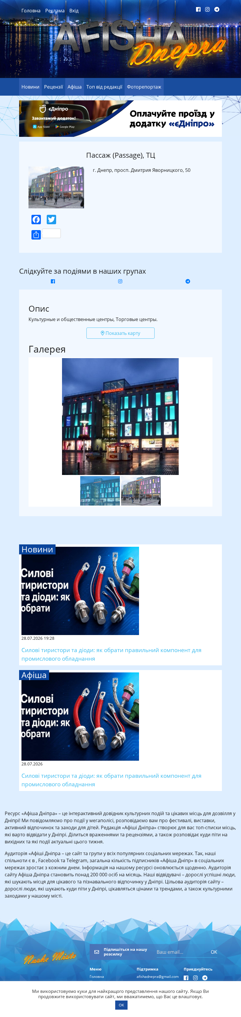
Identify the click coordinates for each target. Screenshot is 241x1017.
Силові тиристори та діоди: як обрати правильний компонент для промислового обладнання (111, 654)
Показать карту (122, 333)
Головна (31, 10)
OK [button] (121, 1005)
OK (214, 952)
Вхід (73, 10)
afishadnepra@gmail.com (158, 976)
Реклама (55, 10)
